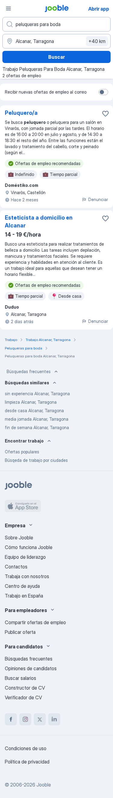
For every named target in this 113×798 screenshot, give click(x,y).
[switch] (103, 92)
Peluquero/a (21, 113)
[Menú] (8, 8)
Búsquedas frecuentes (29, 371)
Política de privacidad (27, 762)
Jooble (43, 785)
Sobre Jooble (19, 538)
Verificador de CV (23, 697)
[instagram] (25, 719)
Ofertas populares (22, 451)
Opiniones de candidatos (31, 668)
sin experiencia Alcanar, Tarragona (37, 393)
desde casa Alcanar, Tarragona (34, 410)
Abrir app (98, 9)
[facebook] (11, 719)
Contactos (16, 567)
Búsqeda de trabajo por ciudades (36, 460)
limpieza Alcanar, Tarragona (31, 402)
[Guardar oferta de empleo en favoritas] (105, 113)
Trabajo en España (24, 596)
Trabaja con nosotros (27, 576)
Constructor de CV (25, 688)
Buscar (56, 57)
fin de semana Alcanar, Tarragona (37, 427)
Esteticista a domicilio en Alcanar (39, 221)
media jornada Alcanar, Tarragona (36, 419)
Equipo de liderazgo (25, 557)
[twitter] (40, 719)
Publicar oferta (20, 632)
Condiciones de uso (25, 748)
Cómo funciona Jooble (28, 547)
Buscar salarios (20, 678)
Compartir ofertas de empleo (35, 622)
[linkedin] (54, 719)
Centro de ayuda (22, 586)
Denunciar (98, 199)
